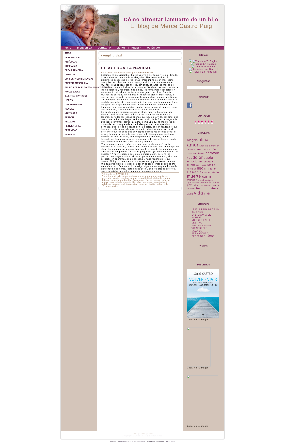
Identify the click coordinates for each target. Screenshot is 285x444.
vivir (207, 193)
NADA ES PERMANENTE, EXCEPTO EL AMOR (203, 233)
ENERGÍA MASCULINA (76, 83)
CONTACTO (104, 48)
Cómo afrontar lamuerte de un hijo (171, 19)
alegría (117, 176)
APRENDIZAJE (72, 57)
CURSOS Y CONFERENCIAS (79, 79)
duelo (208, 158)
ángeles (149, 176)
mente (206, 172)
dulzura (106, 180)
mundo (191, 180)
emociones (117, 180)
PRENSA (136, 48)
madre (105, 182)
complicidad (145, 178)
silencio (191, 189)
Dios (189, 158)
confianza (199, 153)
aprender (214, 146)
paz (189, 185)
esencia (191, 165)
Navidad (136, 182)
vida (166, 184)
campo (133, 178)
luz (189, 172)
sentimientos (206, 185)
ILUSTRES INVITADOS (76, 96)
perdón (116, 184)
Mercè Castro (145, 72)
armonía (191, 150)
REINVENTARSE (73, 126)
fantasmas (138, 180)
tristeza (212, 188)
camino (125, 178)
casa (189, 153)
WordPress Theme (138, 441)
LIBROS (121, 48)
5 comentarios (111, 186)
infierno (166, 180)
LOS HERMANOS (73, 104)
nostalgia (148, 182)
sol (123, 184)
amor (141, 176)
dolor (168, 178)
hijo (200, 168)
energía (208, 161)
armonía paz (162, 176)
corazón (212, 153)
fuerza (157, 180)
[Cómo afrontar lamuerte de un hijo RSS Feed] (64, 434)
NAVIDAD (69, 109)
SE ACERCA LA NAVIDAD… (128, 68)
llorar (213, 168)
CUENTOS (70, 74)
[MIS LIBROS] (203, 317)
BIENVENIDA (84, 48)
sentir (215, 185)
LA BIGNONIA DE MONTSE (201, 216)
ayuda (116, 178)
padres (215, 182)
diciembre (158, 178)
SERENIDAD (71, 130)
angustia (203, 146)
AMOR (68, 53)
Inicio (67, 48)
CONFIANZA (71, 66)
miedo (118, 182)
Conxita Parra (170, 441)
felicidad (191, 169)
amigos (133, 176)
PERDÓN (69, 117)
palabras (106, 184)
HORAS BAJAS (72, 92)
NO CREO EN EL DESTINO (200, 221)
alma (125, 176)
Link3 (150, 433)
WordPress (123, 441)
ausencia (106, 178)
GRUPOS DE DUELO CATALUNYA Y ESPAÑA (80, 87)
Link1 (135, 433)
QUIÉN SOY (154, 48)
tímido (152, 184)
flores (149, 180)
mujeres (206, 176)
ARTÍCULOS (71, 62)
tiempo (201, 188)
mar (112, 182)
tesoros (143, 184)
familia (128, 180)
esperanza (201, 165)
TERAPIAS (70, 134)
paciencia (206, 182)
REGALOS (70, 121)
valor (159, 184)
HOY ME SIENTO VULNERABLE (201, 226)
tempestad (132, 184)
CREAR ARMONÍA (74, 70)
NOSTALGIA (71, 113)
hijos (206, 169)
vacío (190, 194)
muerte (127, 182)
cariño (211, 149)
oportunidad (160, 182)
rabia (196, 185)
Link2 (142, 433)
